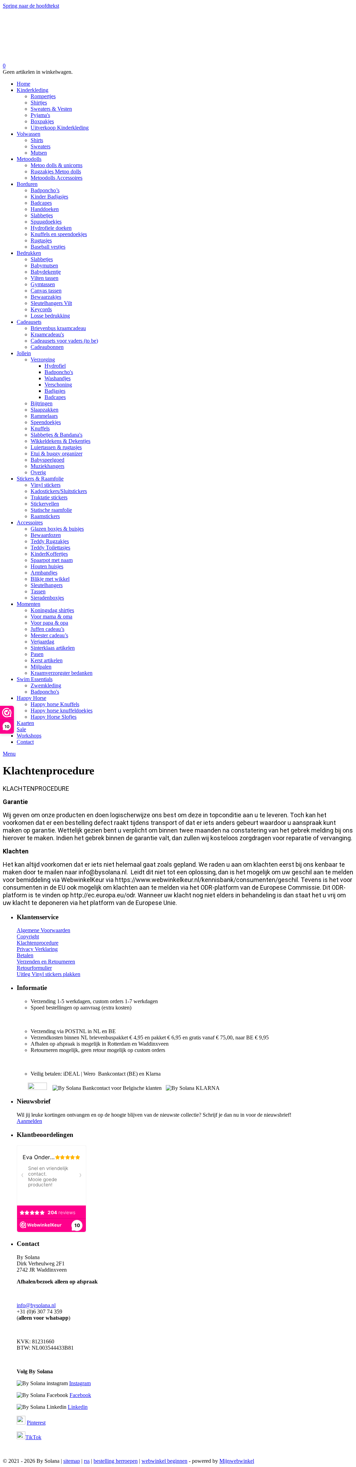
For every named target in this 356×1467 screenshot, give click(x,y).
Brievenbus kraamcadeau (58, 328)
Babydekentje (46, 272)
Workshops (29, 736)
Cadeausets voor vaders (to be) (64, 341)
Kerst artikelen (47, 660)
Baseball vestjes (48, 247)
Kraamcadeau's (47, 334)
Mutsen (39, 153)
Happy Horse (31, 698)
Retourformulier (34, 968)
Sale (21, 729)
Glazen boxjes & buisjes (57, 529)
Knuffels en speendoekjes (59, 234)
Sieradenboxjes (47, 598)
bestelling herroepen (116, 1461)
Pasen (37, 654)
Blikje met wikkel (50, 579)
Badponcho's (58, 372)
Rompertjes (43, 96)
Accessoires (30, 522)
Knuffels (40, 428)
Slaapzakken (44, 410)
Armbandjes (44, 573)
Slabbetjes (42, 215)
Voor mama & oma (51, 616)
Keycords (41, 309)
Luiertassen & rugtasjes (56, 447)
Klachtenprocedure (37, 943)
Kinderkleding (32, 90)
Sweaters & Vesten (51, 109)
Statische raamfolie (51, 510)
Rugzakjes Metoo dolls (56, 171)
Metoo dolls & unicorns (56, 165)
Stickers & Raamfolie (40, 479)
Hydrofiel (55, 366)
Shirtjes (39, 103)
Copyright (28, 936)
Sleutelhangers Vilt (51, 303)
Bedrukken (29, 253)
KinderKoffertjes (49, 554)
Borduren (27, 184)
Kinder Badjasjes (49, 197)
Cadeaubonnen (47, 347)
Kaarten (25, 723)
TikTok (33, 1437)
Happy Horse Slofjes (53, 717)
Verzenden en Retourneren (46, 962)
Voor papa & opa (49, 623)
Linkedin (78, 1407)
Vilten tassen (44, 278)
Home (23, 84)
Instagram (80, 1383)
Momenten (28, 604)
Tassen (38, 591)
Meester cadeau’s (49, 635)
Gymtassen (43, 284)
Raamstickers (45, 516)
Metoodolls (29, 159)
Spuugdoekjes (46, 222)
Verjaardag (42, 642)
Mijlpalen (41, 667)
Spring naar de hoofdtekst (31, 6)
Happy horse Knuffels (55, 704)
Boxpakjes (42, 121)
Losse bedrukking (50, 316)
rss (87, 1461)
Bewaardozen (46, 535)
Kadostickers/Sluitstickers (59, 491)
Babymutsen (44, 265)
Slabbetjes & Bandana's (56, 435)
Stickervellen (45, 504)
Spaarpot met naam (52, 560)
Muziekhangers (47, 466)
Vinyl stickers (45, 485)
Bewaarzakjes (46, 297)
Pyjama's (40, 115)
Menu (9, 754)
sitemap (71, 1461)
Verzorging (43, 359)
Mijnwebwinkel (236, 1461)
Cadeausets (29, 322)
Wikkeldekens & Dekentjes (60, 441)
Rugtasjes (41, 240)
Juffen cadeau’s (47, 629)
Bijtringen (41, 403)
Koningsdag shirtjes (52, 610)
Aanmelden (29, 1121)
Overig (38, 472)
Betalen (25, 955)
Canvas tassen (46, 291)
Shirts (37, 140)
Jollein (24, 353)
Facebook (80, 1395)
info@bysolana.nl (36, 1305)
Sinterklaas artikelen (53, 648)
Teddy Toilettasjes (50, 548)
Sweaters (40, 146)
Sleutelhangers (47, 585)
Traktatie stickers (49, 497)
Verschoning (58, 385)
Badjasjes (54, 391)
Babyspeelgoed (47, 460)
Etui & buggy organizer (56, 454)
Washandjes (57, 378)
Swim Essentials (34, 679)
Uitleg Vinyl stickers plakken (48, 974)
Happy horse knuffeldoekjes (61, 710)
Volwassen (28, 134)
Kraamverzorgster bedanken (61, 673)
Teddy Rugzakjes (50, 541)
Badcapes (41, 203)
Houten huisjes (47, 566)
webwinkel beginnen (164, 1461)
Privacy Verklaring (37, 949)
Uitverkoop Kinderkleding (60, 128)
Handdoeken (45, 209)
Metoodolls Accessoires (56, 178)
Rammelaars (44, 416)
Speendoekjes (46, 422)
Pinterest (36, 1423)
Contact (25, 742)
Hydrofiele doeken (51, 228)
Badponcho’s (45, 190)
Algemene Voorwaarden (43, 930)
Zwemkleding (46, 685)
